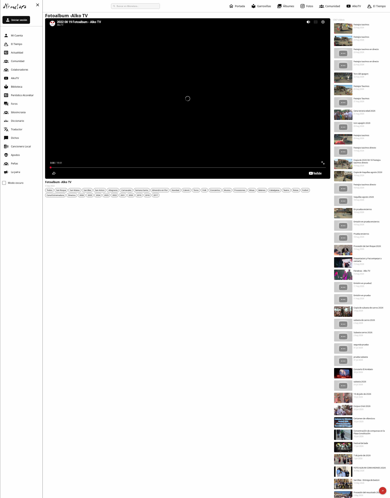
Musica (227, 190)
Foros (14, 103)
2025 (90, 195)
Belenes (261, 190)
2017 (155, 195)
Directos (72, 195)
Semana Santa (141, 190)
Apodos (15, 155)
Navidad (175, 190)
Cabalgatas (274, 190)
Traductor (16, 129)
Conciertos (215, 190)
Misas (251, 190)
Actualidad (17, 52)
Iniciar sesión (19, 19)
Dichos (15, 138)
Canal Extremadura (55, 195)
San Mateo (75, 190)
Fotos (309, 6)
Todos (49, 190)
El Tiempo (379, 6)
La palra (15, 172)
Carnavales (126, 190)
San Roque (61, 190)
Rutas (295, 190)
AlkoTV (356, 6)
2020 (131, 195)
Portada (240, 6)
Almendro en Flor (160, 190)
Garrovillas (264, 6)
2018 (147, 195)
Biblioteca (16, 86)
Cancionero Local (21, 146)
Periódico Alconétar (22, 95)
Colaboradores (19, 69)
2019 (139, 195)
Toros (196, 190)
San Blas (87, 190)
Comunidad (332, 6)
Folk (204, 190)
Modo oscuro (15, 183)
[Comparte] (382, 490)
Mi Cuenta (17, 35)
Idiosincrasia (18, 112)
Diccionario (17, 121)
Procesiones (239, 190)
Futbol (305, 190)
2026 (82, 195)
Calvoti (186, 190)
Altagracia (112, 190)
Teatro (286, 190)
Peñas (14, 163)
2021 (123, 195)
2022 (114, 195)
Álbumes (288, 6)
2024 (98, 195)
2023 (106, 195)
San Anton (100, 190)
